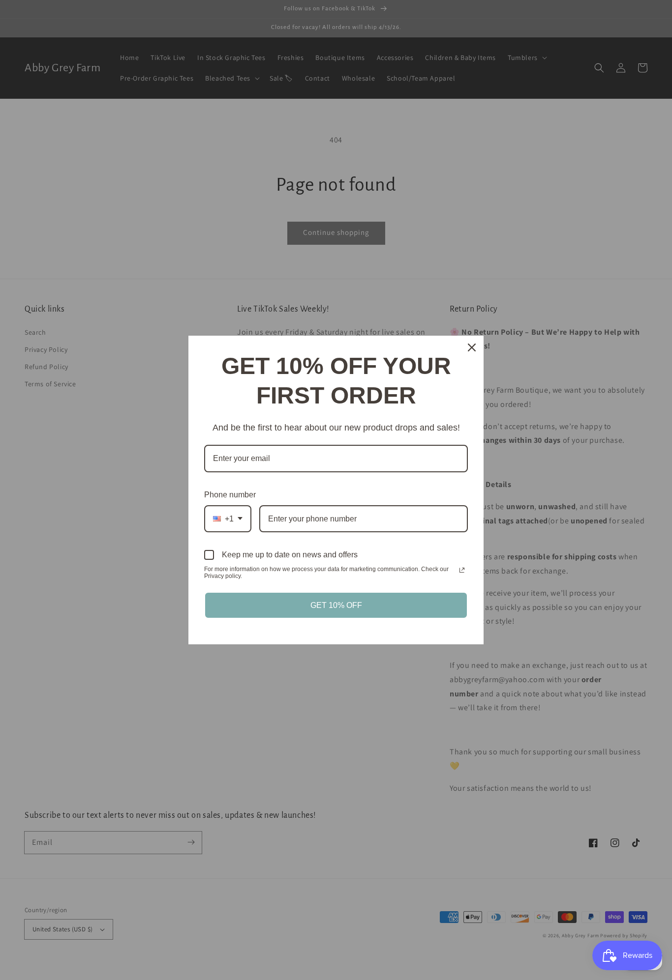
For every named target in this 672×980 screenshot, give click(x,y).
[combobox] (227, 518)
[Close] (472, 347)
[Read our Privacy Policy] (462, 570)
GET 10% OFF (336, 605)
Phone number (230, 494)
